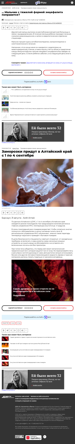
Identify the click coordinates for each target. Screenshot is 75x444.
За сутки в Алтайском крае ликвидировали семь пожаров (28, 362)
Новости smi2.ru (8, 142)
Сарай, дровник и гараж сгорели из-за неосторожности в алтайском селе (33, 290)
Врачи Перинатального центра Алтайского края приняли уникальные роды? (33, 115)
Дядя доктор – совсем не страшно (20, 102)
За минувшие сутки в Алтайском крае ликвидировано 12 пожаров (30, 350)
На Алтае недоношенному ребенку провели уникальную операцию (31, 96)
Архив (11, 23)
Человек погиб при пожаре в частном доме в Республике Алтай (29, 343)
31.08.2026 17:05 (6, 148)
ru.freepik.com (6, 208)
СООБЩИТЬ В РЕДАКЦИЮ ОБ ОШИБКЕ (25, 401)
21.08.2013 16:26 (6, 8)
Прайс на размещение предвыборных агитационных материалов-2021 (37, 398)
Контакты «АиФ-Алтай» (22, 396)
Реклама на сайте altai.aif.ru (40, 396)
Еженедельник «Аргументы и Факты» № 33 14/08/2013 (45, 23)
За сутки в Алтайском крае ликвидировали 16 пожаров (27, 356)
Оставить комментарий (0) (58, 72)
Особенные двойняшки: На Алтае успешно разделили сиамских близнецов (33, 108)
